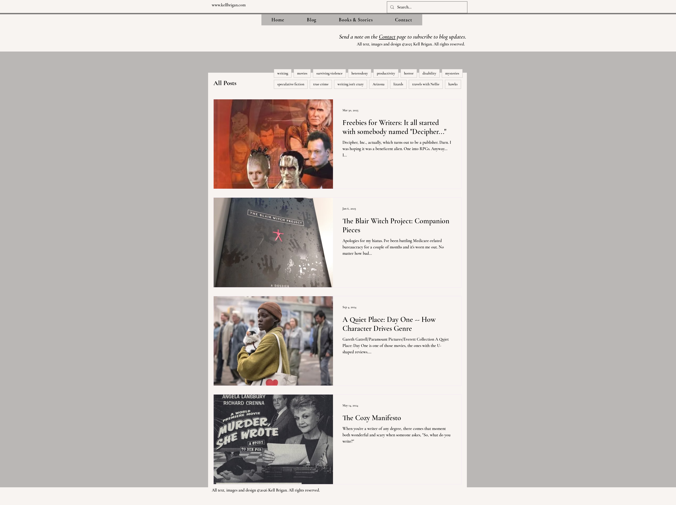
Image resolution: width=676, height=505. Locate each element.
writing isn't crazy (350, 84)
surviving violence (329, 73)
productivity (386, 73)
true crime (320, 84)
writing (282, 73)
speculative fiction (290, 84)
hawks (453, 84)
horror (409, 73)
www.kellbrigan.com (229, 5)
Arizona (378, 84)
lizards (398, 84)
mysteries (452, 73)
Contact (387, 36)
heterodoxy (359, 73)
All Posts (224, 83)
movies (302, 73)
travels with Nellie (425, 84)
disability (429, 73)
